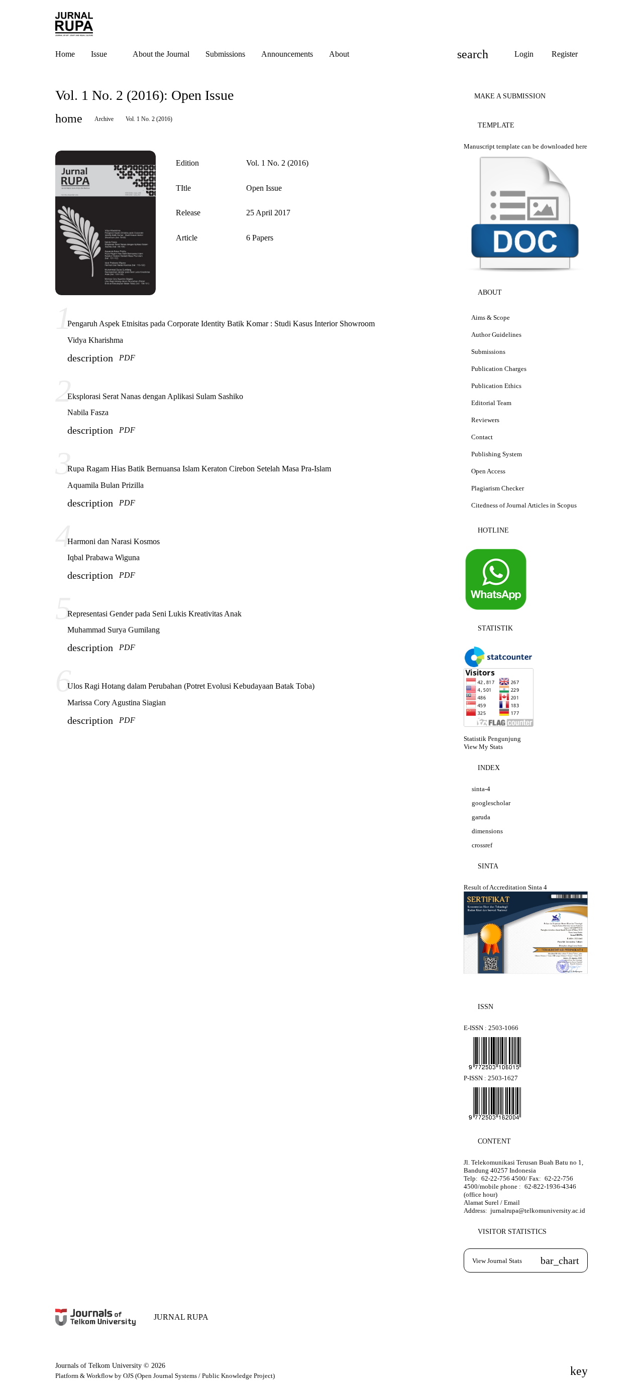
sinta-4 (481, 789)
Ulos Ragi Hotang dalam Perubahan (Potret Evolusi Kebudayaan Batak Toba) (190, 686)
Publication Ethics (496, 386)
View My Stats (483, 746)
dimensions (487, 831)
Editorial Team (491, 403)
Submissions (488, 351)
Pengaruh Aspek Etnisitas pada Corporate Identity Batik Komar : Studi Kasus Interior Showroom (221, 323)
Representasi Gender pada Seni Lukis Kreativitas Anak (154, 613)
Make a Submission (510, 96)
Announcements (287, 54)
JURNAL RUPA (181, 1317)
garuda (481, 817)
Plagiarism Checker (497, 488)
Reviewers (485, 420)
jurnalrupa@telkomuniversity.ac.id (537, 1210)
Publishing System (496, 454)
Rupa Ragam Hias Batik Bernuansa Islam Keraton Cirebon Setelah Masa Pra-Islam (199, 468)
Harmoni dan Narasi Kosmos (113, 541)
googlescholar (491, 803)
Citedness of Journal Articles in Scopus (524, 505)
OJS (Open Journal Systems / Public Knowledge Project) (199, 1375)
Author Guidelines (496, 334)
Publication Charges (498, 368)
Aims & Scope (490, 317)
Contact (482, 437)
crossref (482, 845)
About (339, 54)
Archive (104, 118)
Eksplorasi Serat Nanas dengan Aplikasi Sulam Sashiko (155, 396)
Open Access (488, 471)
